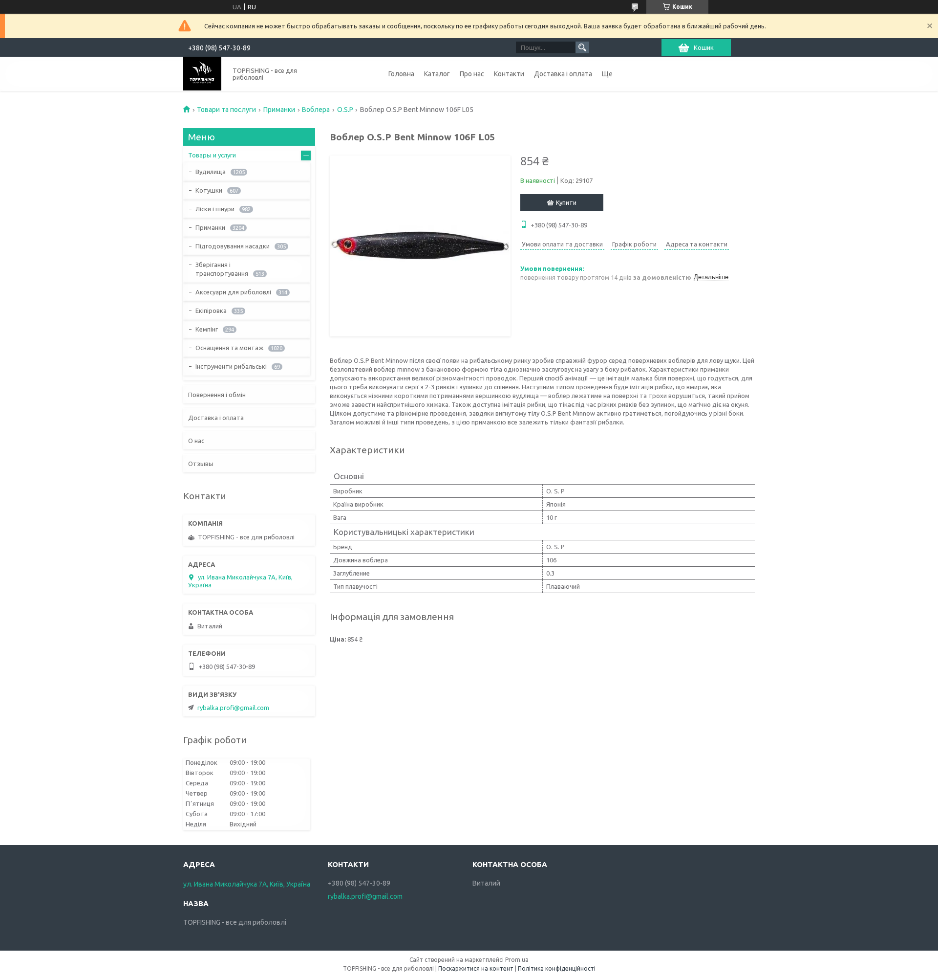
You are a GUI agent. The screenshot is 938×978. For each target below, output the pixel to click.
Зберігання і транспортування (221, 269)
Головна (401, 74)
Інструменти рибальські (231, 366)
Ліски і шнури (214, 208)
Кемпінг (206, 329)
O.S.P (345, 109)
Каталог (437, 74)
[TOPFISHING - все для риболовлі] (202, 73)
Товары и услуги (212, 155)
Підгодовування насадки (232, 246)
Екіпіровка (211, 310)
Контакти (509, 74)
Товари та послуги (226, 109)
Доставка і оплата (563, 74)
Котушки (208, 190)
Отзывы (200, 463)
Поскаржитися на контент (475, 968)
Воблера (316, 109)
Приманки (279, 109)
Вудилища (210, 171)
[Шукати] (582, 47)
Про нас (472, 74)
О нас (196, 440)
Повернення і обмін (217, 394)
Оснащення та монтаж (229, 347)
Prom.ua (517, 959)
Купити (566, 202)
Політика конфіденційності (557, 968)
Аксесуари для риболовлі (233, 292)
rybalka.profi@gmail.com (233, 707)
